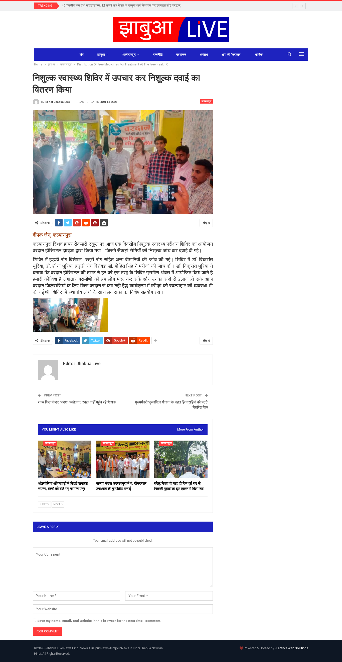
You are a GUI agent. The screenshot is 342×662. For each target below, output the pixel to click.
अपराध (204, 54)
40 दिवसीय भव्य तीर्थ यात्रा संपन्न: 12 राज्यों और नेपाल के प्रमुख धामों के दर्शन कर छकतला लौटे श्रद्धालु (121, 5)
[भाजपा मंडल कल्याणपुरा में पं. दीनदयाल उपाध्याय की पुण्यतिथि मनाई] (122, 459)
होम (82, 54)
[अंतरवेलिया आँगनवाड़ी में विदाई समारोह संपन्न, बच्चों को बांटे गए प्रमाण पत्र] (65, 459)
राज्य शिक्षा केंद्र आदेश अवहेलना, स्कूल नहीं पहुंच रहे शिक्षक (77, 402)
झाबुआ (101, 54)
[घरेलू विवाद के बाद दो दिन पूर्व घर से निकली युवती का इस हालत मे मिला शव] (181, 459)
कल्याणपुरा (206, 101)
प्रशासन (181, 54)
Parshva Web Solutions (292, 648)
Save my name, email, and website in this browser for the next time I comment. (99, 621)
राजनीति (157, 54)
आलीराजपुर (129, 54)
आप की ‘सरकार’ (231, 54)
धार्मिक (259, 54)
